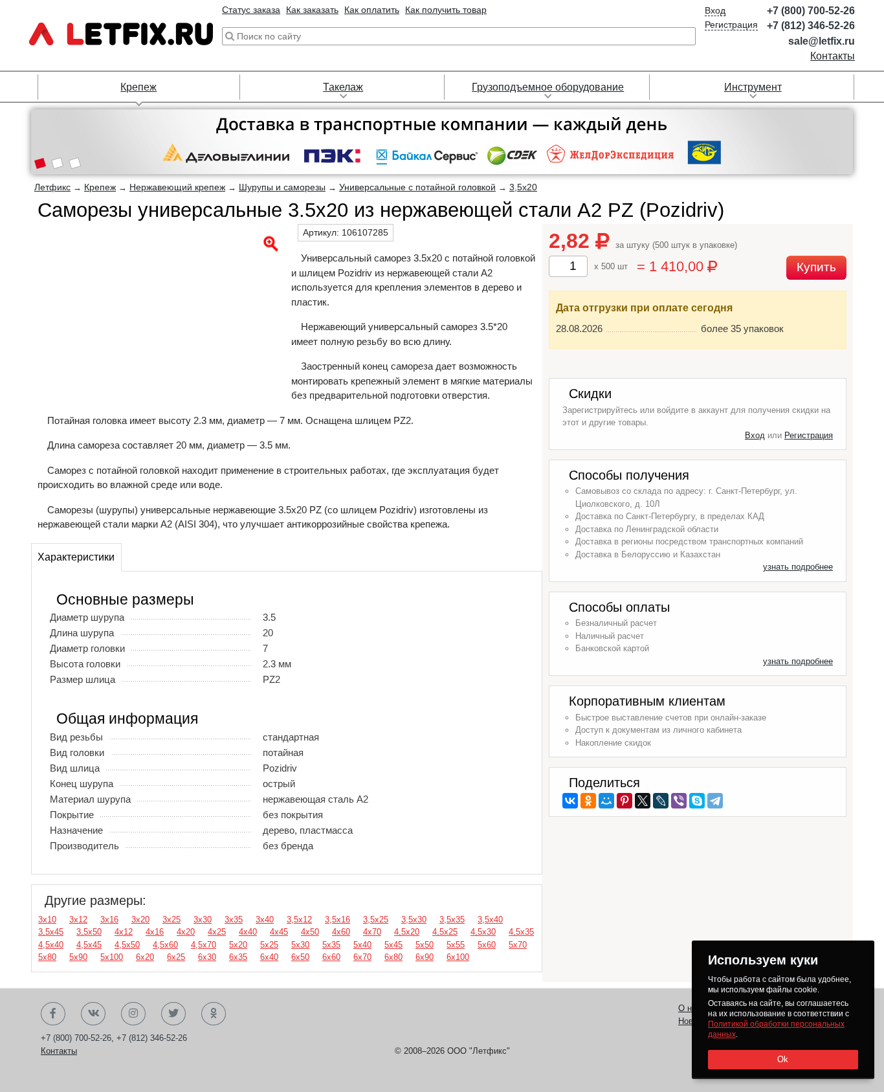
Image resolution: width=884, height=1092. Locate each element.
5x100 (111, 957)
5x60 (487, 945)
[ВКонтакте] (570, 800)
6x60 (331, 957)
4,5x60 (165, 945)
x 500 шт (611, 266)
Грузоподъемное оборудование (548, 87)
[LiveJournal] (661, 800)
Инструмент (753, 87)
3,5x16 (337, 919)
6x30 (207, 957)
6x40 (269, 957)
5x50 (424, 945)
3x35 (234, 919)
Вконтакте (93, 1013)
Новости (694, 1021)
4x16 (155, 932)
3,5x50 (89, 932)
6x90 (424, 957)
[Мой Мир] (606, 800)
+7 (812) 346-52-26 (811, 25)
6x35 (238, 957)
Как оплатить (371, 10)
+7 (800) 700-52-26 (811, 10)
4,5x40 (50, 945)
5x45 (393, 945)
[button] (40, 164)
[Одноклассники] (588, 800)
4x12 (124, 932)
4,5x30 (483, 932)
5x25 (269, 945)
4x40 (248, 932)
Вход (715, 10)
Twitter (173, 1013)
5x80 (47, 957)
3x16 (109, 919)
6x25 (176, 957)
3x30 (202, 919)
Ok (783, 1059)
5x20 (238, 945)
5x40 (362, 945)
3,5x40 (490, 919)
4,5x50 (127, 945)
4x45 (279, 932)
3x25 (171, 919)
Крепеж (138, 87)
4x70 (372, 932)
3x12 (78, 919)
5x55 (456, 945)
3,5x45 (50, 932)
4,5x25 (445, 932)
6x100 (458, 957)
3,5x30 (413, 919)
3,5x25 (375, 919)
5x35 (331, 945)
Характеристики (76, 557)
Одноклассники (213, 1013)
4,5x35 (521, 932)
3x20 (140, 919)
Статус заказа (251, 10)
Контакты (832, 55)
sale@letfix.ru (821, 41)
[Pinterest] (624, 800)
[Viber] (679, 800)
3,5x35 (452, 919)
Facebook (53, 1013)
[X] (642, 800)
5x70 (518, 945)
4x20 (186, 932)
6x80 (393, 957)
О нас (689, 1008)
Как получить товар (446, 10)
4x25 (217, 932)
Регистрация (731, 24)
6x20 (145, 957)
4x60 (341, 932)
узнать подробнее (798, 567)
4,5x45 (89, 945)
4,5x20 (406, 932)
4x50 (310, 932)
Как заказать (312, 10)
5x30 (300, 945)
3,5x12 (299, 919)
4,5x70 (203, 945)
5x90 (78, 957)
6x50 (300, 957)
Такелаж (343, 87)
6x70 (362, 957)
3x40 (265, 919)
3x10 (47, 919)
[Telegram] (715, 800)
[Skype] (697, 800)
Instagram (133, 1013)
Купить (816, 267)
